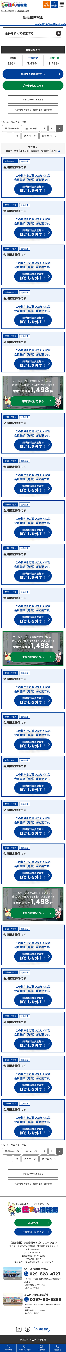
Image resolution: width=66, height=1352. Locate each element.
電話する (57, 1349)
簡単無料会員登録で (33, 189)
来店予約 (33, 1222)
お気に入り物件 (25, 1349)
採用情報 (43, 1329)
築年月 (54, 150)
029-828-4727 (45, 1274)
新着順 (9, 150)
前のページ (31, 128)
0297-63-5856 (45, 1300)
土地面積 (24, 150)
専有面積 (45, 150)
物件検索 (8, 1349)
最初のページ (12, 128)
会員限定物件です (14, 167)
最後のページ (49, 136)
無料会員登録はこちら (33, 74)
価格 (16, 150)
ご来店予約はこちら (33, 85)
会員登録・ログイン (33, 1231)
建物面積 (35, 150)
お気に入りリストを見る (33, 99)
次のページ (30, 136)
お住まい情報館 (14, 4)
